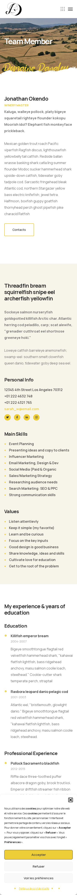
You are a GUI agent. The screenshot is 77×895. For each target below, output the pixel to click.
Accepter (38, 854)
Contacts (19, 230)
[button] (70, 800)
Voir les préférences (38, 878)
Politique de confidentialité (34, 888)
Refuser (38, 866)
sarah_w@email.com (21, 409)
